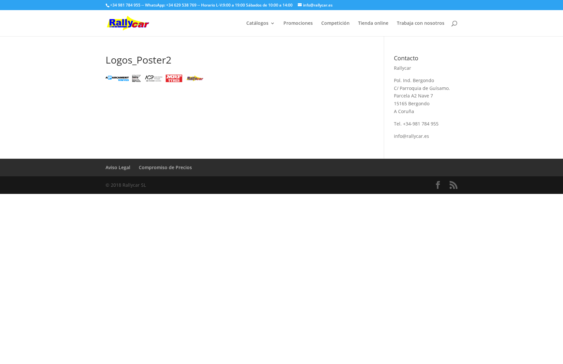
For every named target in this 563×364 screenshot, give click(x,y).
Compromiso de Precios (165, 167)
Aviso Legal (118, 167)
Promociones (298, 23)
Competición (335, 23)
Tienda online (373, 23)
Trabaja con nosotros (420, 23)
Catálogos (257, 23)
